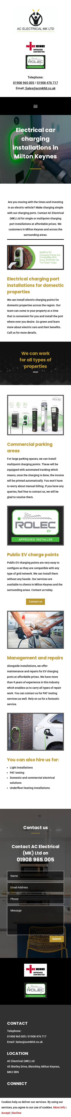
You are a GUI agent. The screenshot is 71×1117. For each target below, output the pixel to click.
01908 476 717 (47, 83)
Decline (16, 1112)
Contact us (35, 601)
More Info (59, 1107)
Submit (56, 938)
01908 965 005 (23, 83)
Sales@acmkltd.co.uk (40, 88)
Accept (5, 1112)
